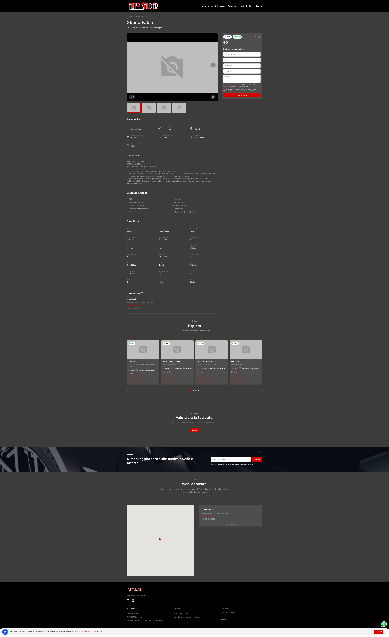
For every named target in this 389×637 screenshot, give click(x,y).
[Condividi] (259, 37)
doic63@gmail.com (134, 306)
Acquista (205, 6)
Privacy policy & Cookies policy (90, 632)
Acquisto (130, 16)
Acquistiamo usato (218, 6)
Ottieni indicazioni (230, 524)
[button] (160, 538)
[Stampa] (254, 37)
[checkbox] (224, 90)
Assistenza (232, 6)
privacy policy (249, 464)
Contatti (259, 6)
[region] (194, 365)
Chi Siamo (249, 6)
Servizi (241, 6)
